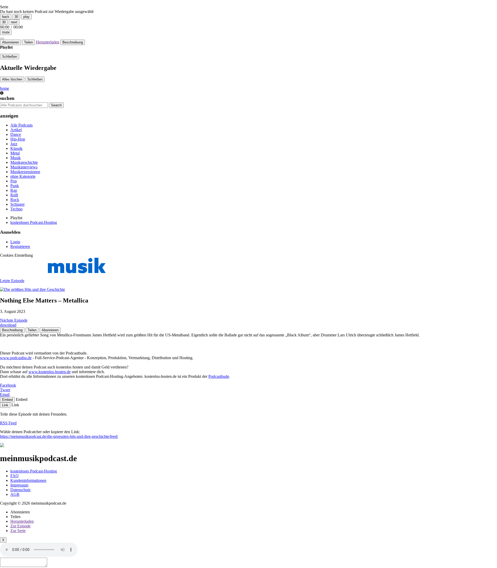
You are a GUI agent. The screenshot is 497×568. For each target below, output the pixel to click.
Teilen (28, 42)
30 (16, 17)
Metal (15, 153)
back (5, 17)
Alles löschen (12, 79)
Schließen (9, 56)
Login (15, 242)
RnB (14, 195)
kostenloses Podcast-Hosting (33, 222)
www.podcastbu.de (16, 358)
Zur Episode (20, 526)
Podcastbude (218, 376)
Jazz (13, 144)
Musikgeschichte (24, 162)
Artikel (16, 130)
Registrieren (20, 246)
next (14, 22)
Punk (14, 185)
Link (5, 405)
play (26, 17)
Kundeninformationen (28, 480)
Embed (7, 400)
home (4, 88)
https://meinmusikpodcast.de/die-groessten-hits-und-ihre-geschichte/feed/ (59, 436)
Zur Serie (18, 530)
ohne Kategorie (22, 176)
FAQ (14, 476)
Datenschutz (20, 490)
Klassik (16, 148)
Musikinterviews (24, 167)
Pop (13, 181)
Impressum (19, 485)
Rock (14, 199)
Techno (16, 209)
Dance (15, 134)
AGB (14, 494)
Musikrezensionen (25, 171)
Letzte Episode (12, 280)
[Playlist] (2, 38)
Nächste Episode (13, 320)
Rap (13, 190)
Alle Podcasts (21, 125)
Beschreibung (72, 42)
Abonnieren (10, 42)
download (8, 325)
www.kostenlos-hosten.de (49, 372)
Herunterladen (47, 42)
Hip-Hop (17, 139)
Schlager (17, 204)
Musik (15, 158)
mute (6, 32)
